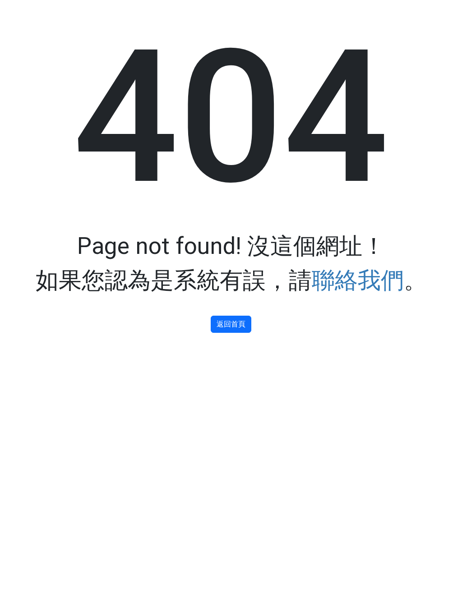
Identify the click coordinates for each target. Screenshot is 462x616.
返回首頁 (231, 324)
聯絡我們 (358, 280)
